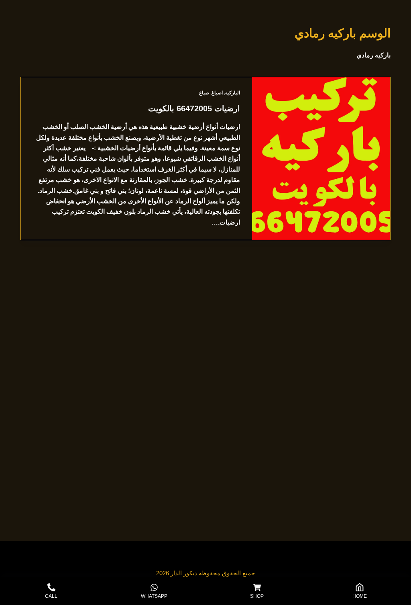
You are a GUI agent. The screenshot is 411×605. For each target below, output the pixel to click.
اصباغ (217, 93)
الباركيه (232, 93)
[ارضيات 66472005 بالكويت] (321, 158)
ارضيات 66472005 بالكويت (194, 108)
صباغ (204, 93)
